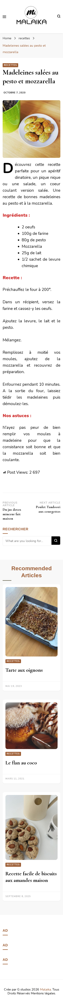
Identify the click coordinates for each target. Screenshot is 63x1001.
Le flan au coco (21, 763)
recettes (10, 65)
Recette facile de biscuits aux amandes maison (31, 876)
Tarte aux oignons (24, 670)
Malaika (45, 989)
